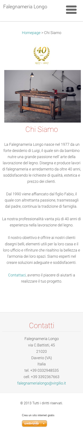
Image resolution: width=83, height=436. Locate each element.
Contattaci (17, 275)
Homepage (31, 33)
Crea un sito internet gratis (38, 415)
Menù (71, 9)
